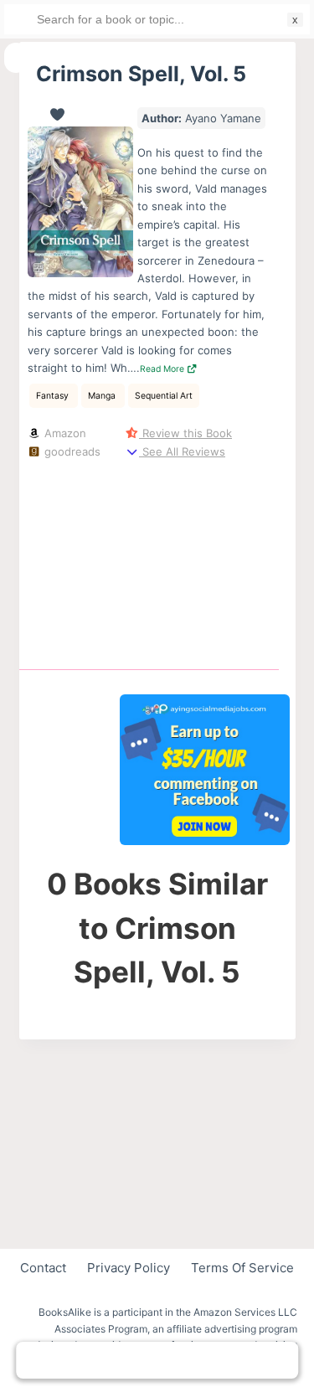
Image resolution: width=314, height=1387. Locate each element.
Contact (43, 1268)
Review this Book (185, 433)
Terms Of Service (242, 1268)
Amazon (63, 433)
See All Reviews (182, 451)
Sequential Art (164, 395)
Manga (103, 395)
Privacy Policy (128, 1268)
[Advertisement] (205, 561)
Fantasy (53, 395)
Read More (163, 369)
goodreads (70, 451)
